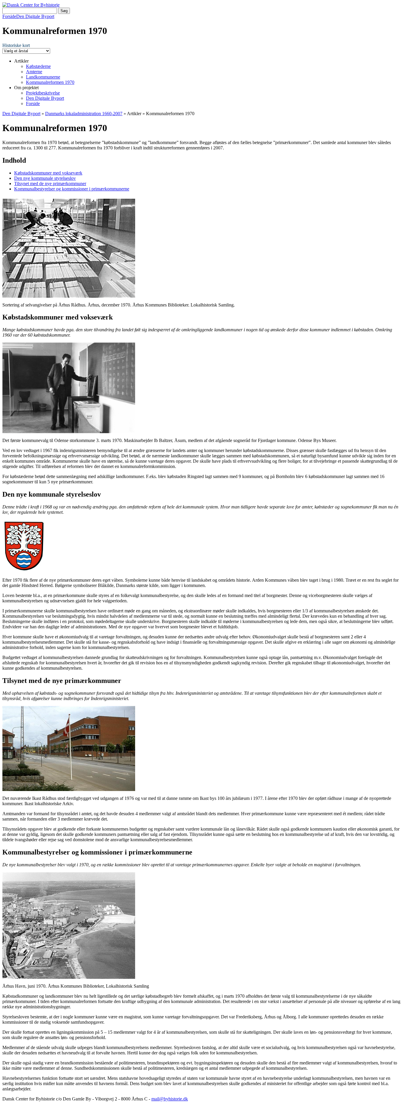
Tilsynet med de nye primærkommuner (50, 183)
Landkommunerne (43, 76)
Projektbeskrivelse (43, 92)
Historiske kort (16, 45)
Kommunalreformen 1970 (50, 82)
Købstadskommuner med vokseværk (48, 172)
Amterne (34, 71)
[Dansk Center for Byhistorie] (31, 4)
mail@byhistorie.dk (169, 1098)
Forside (9, 16)
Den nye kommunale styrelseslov (45, 178)
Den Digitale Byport (35, 16)
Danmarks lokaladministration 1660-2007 (83, 113)
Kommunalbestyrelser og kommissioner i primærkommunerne (71, 188)
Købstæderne (38, 66)
